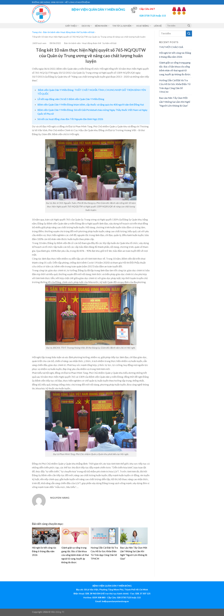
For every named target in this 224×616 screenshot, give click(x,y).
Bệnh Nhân (101, 26)
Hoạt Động (142, 26)
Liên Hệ (158, 26)
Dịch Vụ (86, 26)
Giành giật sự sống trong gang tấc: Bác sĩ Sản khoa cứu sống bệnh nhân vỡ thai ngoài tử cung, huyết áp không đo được (75, 555)
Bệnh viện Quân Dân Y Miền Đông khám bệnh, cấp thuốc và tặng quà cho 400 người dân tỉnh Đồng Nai (90, 104)
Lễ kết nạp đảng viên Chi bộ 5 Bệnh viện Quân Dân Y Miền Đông (70, 99)
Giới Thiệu (71, 26)
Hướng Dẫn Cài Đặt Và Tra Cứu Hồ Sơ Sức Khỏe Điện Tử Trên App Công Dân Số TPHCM (175, 86)
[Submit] (188, 25)
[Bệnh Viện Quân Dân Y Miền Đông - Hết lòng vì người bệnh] (47, 14)
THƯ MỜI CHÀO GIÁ (171, 46)
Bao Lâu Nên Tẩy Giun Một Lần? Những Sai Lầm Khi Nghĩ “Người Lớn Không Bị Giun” (174, 101)
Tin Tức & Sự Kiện (121, 26)
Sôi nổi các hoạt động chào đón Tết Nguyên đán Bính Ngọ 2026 (70, 119)
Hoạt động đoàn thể (70, 32)
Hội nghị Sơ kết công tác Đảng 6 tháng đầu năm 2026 (44, 551)
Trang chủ (37, 32)
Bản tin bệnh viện (51, 32)
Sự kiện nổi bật (87, 32)
